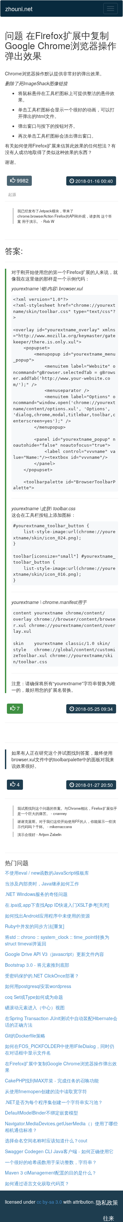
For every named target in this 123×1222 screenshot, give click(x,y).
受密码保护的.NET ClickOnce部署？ (42, 975)
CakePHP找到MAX (24, 1080)
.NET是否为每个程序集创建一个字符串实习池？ (54, 1102)
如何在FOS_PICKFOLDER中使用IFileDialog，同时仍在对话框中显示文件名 (59, 1049)
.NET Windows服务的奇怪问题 (36, 894)
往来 (108, 1218)
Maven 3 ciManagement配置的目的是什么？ (50, 1172)
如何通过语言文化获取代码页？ (37, 1183)
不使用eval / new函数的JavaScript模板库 (47, 872)
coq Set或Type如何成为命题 (34, 997)
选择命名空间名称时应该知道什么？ (41, 1140)
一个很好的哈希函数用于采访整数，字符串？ (51, 1162)
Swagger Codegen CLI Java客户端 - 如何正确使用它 (59, 1151)
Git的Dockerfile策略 (25, 1035)
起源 (12, 194)
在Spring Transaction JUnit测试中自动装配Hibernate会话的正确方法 (61, 1021)
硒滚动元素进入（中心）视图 (35, 1007)
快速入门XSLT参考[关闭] (84, 905)
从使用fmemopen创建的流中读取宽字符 (46, 1091)
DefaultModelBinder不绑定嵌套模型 (41, 1112)
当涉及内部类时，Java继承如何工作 (42, 883)
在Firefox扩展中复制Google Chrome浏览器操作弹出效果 (61, 1066)
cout (82, 1140)
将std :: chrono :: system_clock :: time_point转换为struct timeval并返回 (57, 940)
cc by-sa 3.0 (49, 1201)
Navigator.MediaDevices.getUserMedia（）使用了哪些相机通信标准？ (61, 1126)
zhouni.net (18, 8)
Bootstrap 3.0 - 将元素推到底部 (37, 964)
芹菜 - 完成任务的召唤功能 (71, 1080)
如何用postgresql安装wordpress (38, 986)
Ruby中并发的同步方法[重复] (34, 926)
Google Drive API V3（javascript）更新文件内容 (54, 954)
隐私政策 (107, 1202)
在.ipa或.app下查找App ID (32, 905)
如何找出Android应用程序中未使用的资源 (47, 915)
